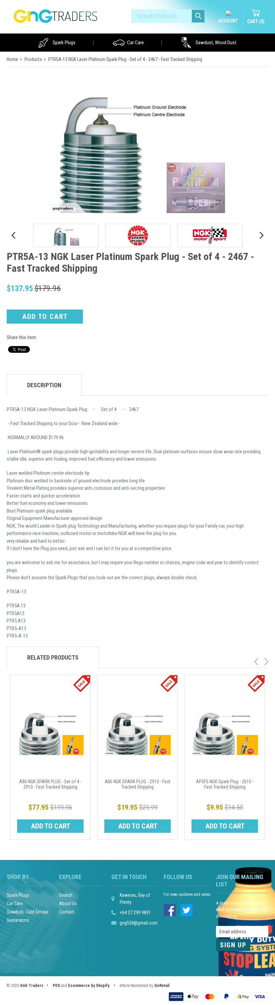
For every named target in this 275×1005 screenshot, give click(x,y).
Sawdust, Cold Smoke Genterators (28, 916)
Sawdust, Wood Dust (216, 43)
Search (65, 895)
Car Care (135, 43)
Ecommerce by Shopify (88, 985)
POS (56, 985)
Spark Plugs (64, 43)
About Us (68, 903)
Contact (66, 912)
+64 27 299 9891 (135, 912)
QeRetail (161, 985)
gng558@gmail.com (139, 923)
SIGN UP (233, 945)
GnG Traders (31, 985)
